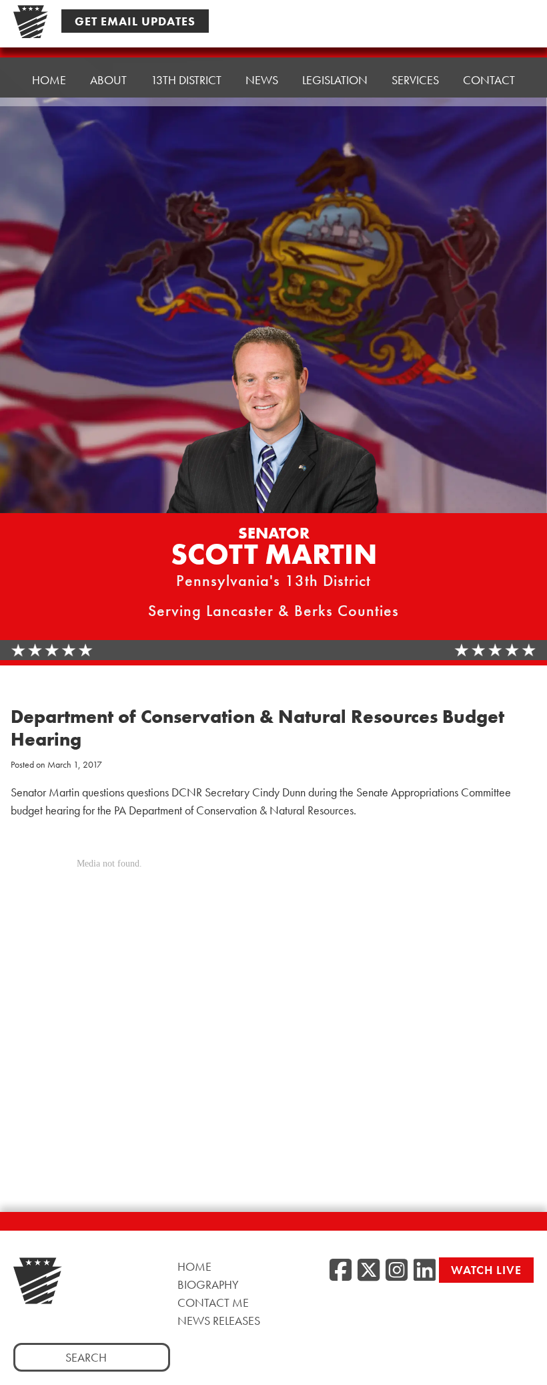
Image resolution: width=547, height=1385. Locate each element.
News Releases (218, 1320)
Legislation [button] (335, 80)
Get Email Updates (135, 21)
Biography (208, 1284)
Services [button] (415, 80)
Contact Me (213, 1302)
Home (49, 80)
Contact (489, 80)
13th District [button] (186, 80)
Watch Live (486, 1269)
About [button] (108, 80)
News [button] (261, 80)
